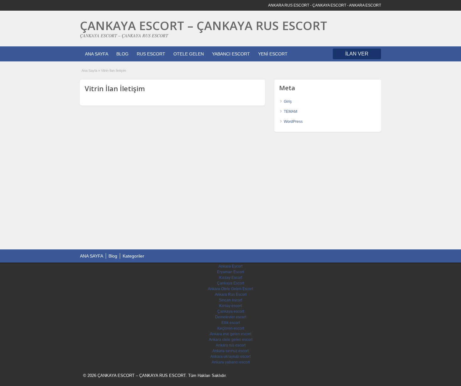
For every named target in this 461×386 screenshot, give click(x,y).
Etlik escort (230, 323)
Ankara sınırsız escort (230, 351)
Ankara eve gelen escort (230, 334)
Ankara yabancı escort (231, 362)
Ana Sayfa (89, 70)
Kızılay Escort (230, 277)
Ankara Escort (230, 266)
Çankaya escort (230, 311)
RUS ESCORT (151, 53)
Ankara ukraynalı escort (230, 356)
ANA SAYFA (96, 53)
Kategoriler (133, 255)
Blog (113, 255)
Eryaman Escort (230, 272)
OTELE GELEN (188, 53)
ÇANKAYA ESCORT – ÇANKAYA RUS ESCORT (203, 25)
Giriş (288, 101)
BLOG (122, 53)
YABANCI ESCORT (231, 53)
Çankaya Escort (230, 283)
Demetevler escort (230, 317)
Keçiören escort (230, 328)
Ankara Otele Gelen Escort (230, 289)
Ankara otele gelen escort (230, 339)
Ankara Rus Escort (230, 294)
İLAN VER (356, 53)
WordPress (293, 121)
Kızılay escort (230, 306)
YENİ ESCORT (273, 53)
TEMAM (290, 111)
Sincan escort (230, 300)
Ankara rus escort (231, 345)
